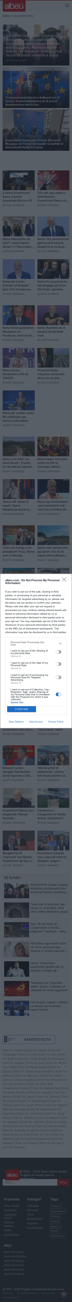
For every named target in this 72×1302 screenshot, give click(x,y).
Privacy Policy (55, 721)
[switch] (58, 652)
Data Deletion (16, 721)
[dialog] (36, 651)
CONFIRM (21, 709)
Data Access (36, 721)
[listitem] (36, 643)
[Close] (65, 580)
